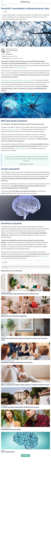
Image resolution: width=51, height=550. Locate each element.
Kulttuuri (3, 336)
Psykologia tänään (5, 292)
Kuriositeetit (4, 405)
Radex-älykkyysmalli (7, 452)
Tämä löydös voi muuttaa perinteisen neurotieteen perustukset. (18, 80)
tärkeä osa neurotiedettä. (20, 67)
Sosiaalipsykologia (6, 428)
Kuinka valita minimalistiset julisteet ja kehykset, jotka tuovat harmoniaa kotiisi (24, 339)
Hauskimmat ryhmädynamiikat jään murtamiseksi (16, 362)
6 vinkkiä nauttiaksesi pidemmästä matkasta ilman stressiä (20, 407)
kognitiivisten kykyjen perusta (12, 129)
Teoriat (3, 450)
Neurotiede (3, 5)
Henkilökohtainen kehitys (7, 361)
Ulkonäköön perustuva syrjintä (11, 429)
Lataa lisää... (25, 455)
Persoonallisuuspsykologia (8, 383)
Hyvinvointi (4, 314)
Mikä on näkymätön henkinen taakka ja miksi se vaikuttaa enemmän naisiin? (25, 385)
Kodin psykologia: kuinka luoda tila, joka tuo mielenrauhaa (20, 294)
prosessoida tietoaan (20, 148)
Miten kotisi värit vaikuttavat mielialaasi (14, 316)
